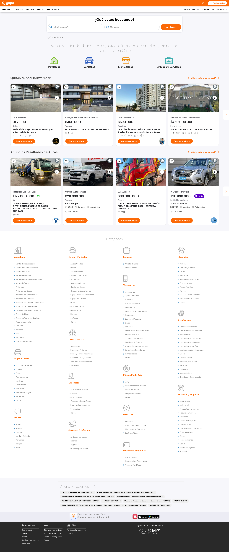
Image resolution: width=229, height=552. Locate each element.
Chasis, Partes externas (80, 291)
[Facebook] (141, 531)
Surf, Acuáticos (131, 433)
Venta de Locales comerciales (29, 279)
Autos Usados (76, 264)
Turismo (183, 451)
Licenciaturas (76, 397)
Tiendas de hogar (23, 392)
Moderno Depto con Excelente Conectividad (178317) (147, 501)
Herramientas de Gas (189, 346)
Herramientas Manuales (190, 342)
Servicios (184, 365)
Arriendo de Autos (78, 275)
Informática (130, 307)
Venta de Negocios (188, 420)
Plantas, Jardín (22, 377)
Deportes (128, 414)
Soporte (25, 537)
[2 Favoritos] (66, 87)
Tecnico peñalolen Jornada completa (77, 492)
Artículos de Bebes (24, 365)
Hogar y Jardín (21, 358)
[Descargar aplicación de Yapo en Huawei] (135, 516)
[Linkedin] (154, 531)
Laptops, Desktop (133, 319)
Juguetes (74, 444)
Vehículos (18, 9)
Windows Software (133, 342)
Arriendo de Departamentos (28, 295)
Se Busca (74, 318)
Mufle (72, 302)
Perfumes (20, 440)
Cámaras (129, 299)
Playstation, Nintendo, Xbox (137, 330)
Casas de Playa (22, 314)
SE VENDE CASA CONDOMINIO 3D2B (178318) (80, 501)
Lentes (19, 432)
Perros (183, 291)
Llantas (73, 314)
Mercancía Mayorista (134, 450)
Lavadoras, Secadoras (135, 350)
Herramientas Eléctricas (190, 338)
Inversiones (185, 401)
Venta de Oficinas (23, 275)
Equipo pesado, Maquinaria (82, 295)
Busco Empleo (131, 267)
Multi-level (184, 405)
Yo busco (74, 365)
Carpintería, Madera (188, 326)
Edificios (19, 325)
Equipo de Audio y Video (136, 311)
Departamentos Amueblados (28, 310)
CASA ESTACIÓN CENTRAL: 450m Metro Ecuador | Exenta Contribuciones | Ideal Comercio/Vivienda (104, 505)
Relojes (19, 444)
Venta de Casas (23, 271)
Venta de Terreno (23, 283)
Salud (182, 444)
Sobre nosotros (28, 530)
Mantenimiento (186, 373)
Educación (73, 382)
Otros (18, 400)
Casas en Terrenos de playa (28, 318)
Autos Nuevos (76, 271)
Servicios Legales (187, 447)
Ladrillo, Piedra (186, 357)
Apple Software (132, 295)
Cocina (19, 369)
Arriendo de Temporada (26, 306)
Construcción (185, 319)
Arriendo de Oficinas (25, 298)
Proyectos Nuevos (24, 341)
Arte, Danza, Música (79, 389)
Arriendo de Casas (24, 291)
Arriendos (20, 287)
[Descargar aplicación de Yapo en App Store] (143, 517)
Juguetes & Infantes (79, 430)
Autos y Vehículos (77, 257)
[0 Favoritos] (14, 87)
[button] (57, 98)
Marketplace (53, 9)
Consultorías (185, 424)
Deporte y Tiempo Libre (135, 425)
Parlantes (129, 326)
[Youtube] (158, 531)
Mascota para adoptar (190, 295)
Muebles (19, 381)
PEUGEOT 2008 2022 (111, 501)
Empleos (127, 257)
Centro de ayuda (221, 9)
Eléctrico (184, 354)
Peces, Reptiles (186, 287)
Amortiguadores (77, 283)
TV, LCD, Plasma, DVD (134, 338)
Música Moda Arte (132, 375)
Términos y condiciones (53, 530)
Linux (127, 323)
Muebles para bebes (79, 448)
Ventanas (20, 396)
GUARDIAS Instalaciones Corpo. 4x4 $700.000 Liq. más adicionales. (126, 492)
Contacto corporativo (30, 540)
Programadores (186, 432)
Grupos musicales (133, 393)
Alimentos (184, 264)
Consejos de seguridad (205, 9)
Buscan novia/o (186, 283)
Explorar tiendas (190, 9)
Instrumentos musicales (135, 385)
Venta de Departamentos (27, 267)
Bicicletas (129, 421)
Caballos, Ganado (187, 267)
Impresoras (130, 315)
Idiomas (73, 393)
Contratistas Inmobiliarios (191, 330)
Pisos (18, 373)
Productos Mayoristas (189, 409)
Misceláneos (185, 334)
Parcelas (19, 329)
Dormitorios (21, 384)
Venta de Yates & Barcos (81, 361)
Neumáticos (75, 310)
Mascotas (183, 257)
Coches (73, 441)
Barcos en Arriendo (78, 350)
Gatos (182, 271)
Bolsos (18, 424)
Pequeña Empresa (188, 413)
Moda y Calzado (23, 436)
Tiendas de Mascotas (189, 279)
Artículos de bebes (78, 437)
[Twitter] (150, 531)
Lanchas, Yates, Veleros (80, 357)
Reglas (46, 540)
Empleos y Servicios (35, 9)
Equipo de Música (78, 298)
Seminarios (75, 409)
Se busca (20, 388)
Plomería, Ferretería (188, 361)
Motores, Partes (77, 306)
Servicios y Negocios (188, 394)
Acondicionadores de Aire (136, 346)
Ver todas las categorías (76, 530)
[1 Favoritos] (14, 161)
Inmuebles (6, 9)
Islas (17, 333)
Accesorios (75, 279)
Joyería (19, 428)
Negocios (20, 337)
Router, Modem (132, 334)
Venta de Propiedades (25, 264)
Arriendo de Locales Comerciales (30, 302)
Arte (127, 382)
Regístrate (26, 543)
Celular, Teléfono (132, 303)
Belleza (17, 417)
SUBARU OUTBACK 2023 (160, 505)
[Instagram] (145, 531)
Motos (73, 267)
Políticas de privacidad (53, 533)
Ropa (18, 447)
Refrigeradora (131, 354)
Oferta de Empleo (133, 264)
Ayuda (24, 533)
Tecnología (129, 285)
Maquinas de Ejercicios (135, 429)
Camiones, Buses (77, 287)
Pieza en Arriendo (23, 322)
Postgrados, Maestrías (80, 405)
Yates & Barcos (76, 339)
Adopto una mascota (189, 298)
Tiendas (70, 533)
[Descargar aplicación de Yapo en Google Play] (154, 517)
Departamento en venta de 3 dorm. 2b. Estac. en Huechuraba (88, 496)
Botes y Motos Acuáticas (81, 354)
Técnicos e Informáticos (80, 401)
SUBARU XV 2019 (180, 501)
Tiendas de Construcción (191, 377)
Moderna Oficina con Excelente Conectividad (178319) (140, 496)
